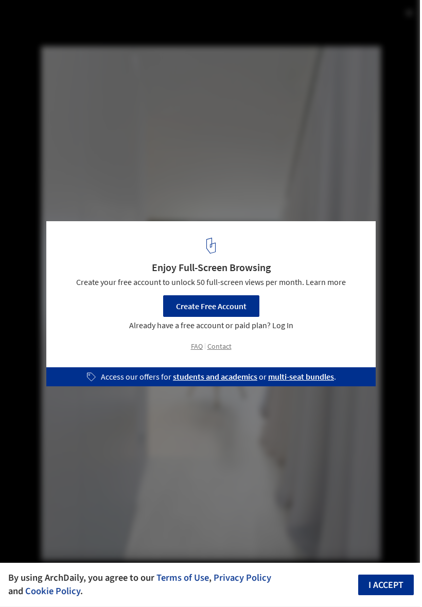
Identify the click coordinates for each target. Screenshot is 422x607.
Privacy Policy (242, 577)
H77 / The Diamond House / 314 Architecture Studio (143, 19)
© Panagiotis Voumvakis (48, 35)
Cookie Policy (52, 591)
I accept (385, 585)
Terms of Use (182, 577)
